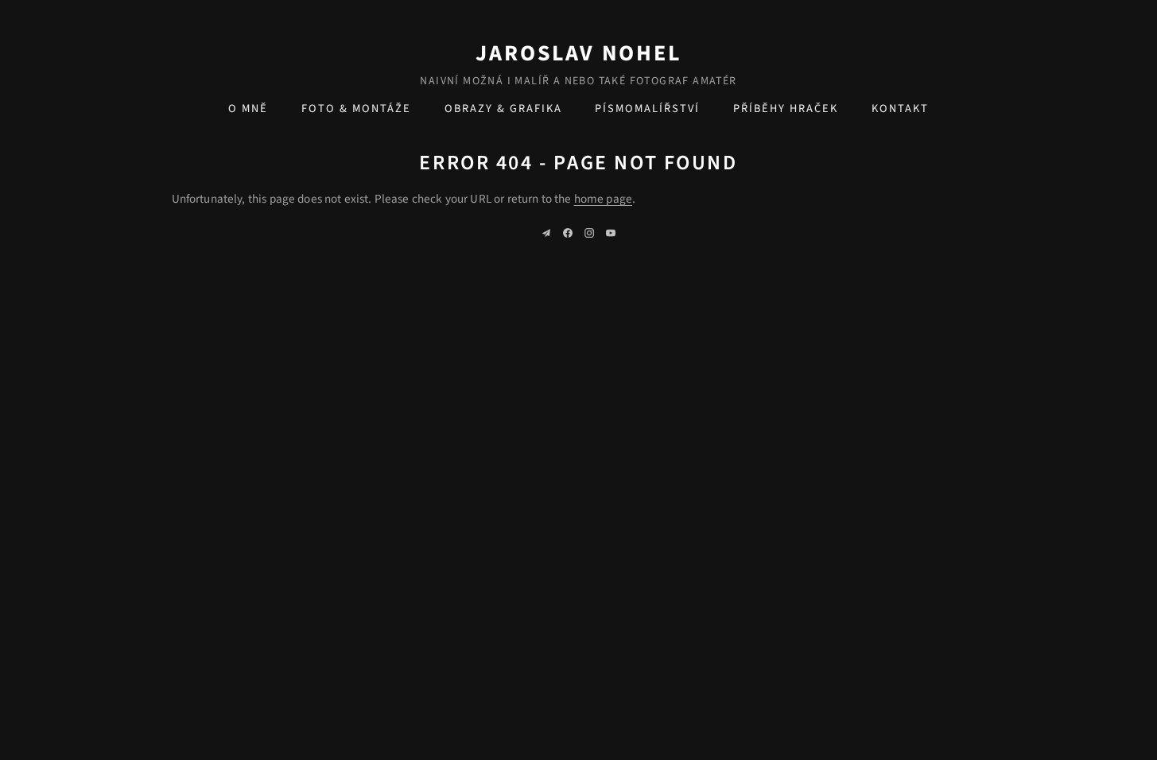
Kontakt (900, 108)
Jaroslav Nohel (578, 53)
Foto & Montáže (356, 108)
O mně (248, 108)
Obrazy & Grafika (503, 108)
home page (603, 198)
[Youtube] (610, 233)
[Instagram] (589, 233)
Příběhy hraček (785, 108)
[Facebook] (568, 233)
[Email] (546, 233)
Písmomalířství (647, 108)
